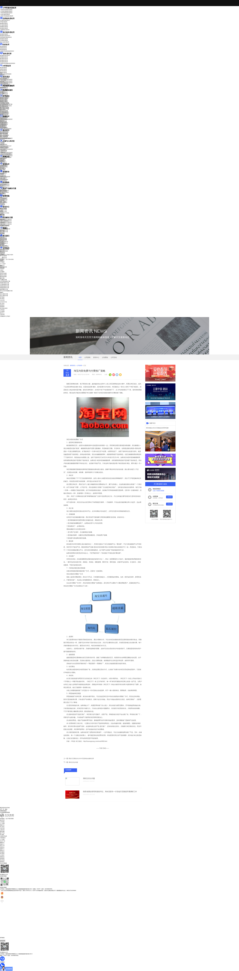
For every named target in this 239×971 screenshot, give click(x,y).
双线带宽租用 (3, 72)
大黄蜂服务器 (4, 29)
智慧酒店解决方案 (6, 219)
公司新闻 (2, 250)
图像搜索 (2, 160)
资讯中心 (2, 251)
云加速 (1, 211)
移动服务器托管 (4, 58)
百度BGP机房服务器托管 (7, 63)
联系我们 (2, 242)
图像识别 (3, 158)
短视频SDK (3, 126)
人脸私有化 (3, 152)
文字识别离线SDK (4, 112)
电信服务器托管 (5, 55)
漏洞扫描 (3, 190)
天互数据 (4, 1)
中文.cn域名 (3, 80)
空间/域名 (6, 76)
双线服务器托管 (4, 60)
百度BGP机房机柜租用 (7, 51)
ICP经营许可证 (3, 197)
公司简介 (2, 855)
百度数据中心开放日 (6, 254)
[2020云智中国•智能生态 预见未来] (160, 400)
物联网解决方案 (4, 289)
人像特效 (3, 150)
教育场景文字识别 (4, 107)
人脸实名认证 (4, 147)
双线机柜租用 (3, 49)
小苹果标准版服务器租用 (6, 11)
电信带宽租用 (3, 67)
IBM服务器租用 (4, 23)
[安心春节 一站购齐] (160, 381)
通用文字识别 (4, 98)
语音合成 (2, 167)
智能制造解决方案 (4, 286)
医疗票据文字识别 (6, 106)
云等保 (3, 175)
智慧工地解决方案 (6, 224)
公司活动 (114, 357)
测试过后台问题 (73, 762)
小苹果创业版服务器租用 (6, 9)
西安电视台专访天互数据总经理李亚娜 (157, 428)
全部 (80, 357)
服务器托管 (7, 53)
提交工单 (2, 845)
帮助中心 (2, 261)
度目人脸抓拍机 (4, 137)
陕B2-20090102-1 (27, 890)
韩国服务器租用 (4, 39)
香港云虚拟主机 (4, 83)
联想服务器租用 (4, 28)
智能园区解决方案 (4, 287)
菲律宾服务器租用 (6, 37)
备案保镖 (3, 202)
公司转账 (2, 822)
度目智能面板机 (5, 138)
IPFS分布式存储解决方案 (6, 290)
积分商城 (3, 245)
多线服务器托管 (4, 61)
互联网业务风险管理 (5, 176)
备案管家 (3, 201)
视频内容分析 (3, 118)
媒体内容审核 (3, 119)
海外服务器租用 (8, 32)
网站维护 (3, 191)
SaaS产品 (2, 204)
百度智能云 (3, 837)
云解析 (1, 210)
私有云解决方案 (4, 230)
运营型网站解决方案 (5, 281)
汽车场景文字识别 (4, 102)
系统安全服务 (4, 184)
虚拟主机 (2, 81)
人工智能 (2, 93)
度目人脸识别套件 (4, 135)
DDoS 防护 (3, 87)
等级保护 (2, 173)
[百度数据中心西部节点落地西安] (160, 418)
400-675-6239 (3, 939)
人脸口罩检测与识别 (6, 149)
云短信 (1, 213)
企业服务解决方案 (4, 284)
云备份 (1, 270)
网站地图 (2, 831)
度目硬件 (6, 130)
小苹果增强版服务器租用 (6, 12)
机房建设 (2, 92)
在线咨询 (2, 940)
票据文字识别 (3, 101)
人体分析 (3, 144)
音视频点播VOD (4, 123)
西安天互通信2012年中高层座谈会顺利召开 (81, 758)
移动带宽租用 (3, 70)
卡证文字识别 (3, 99)
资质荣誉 (2, 244)
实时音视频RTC (4, 127)
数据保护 (2, 193)
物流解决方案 (4, 225)
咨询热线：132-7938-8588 (7, 259)
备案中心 (2, 849)
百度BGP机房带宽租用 (5, 74)
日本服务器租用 (4, 40)
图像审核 (2, 161)
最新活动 (2, 3)
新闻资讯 (72, 365)
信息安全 (2, 847)
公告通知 (105, 357)
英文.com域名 (3, 78)
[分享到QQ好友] (116, 374)
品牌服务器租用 (8, 18)
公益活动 (2, 829)
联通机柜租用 (3, 48)
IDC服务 (2, 834)
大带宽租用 (6, 66)
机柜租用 (6, 44)
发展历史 (2, 856)
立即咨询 (169, 497)
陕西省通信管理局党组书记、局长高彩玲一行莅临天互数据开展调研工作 (110, 792)
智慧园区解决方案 (6, 222)
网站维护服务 (3, 276)
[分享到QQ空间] (120, 374)
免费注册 (2, 267)
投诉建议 (2, 852)
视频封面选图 (3, 121)
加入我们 (2, 240)
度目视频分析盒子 (4, 132)
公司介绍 (2, 237)
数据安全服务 (4, 186)
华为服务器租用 (4, 25)
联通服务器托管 (4, 57)
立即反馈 (169, 504)
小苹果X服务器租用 (5, 14)
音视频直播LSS (4, 124)
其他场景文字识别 (4, 113)
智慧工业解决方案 (6, 221)
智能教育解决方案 (4, 283)
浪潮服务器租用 (4, 26)
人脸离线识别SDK (5, 146)
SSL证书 (3, 180)
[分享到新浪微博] (113, 374)
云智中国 (2, 253)
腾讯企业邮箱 (3, 208)
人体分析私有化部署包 (5, 154)
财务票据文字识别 (4, 109)
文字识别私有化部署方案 (6, 104)
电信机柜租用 (3, 46)
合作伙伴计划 (3, 239)
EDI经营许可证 (3, 199)
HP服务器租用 (3, 22)
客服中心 (2, 844)
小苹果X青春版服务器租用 (6, 16)
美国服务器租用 (4, 34)
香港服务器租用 (5, 35)
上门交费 (2, 823)
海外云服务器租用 (4, 42)
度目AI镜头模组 (4, 133)
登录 (1, 265)
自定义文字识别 (4, 110)
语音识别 (3, 166)
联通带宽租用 (3, 69)
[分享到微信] (110, 374)
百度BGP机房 (3, 836)
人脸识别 (2, 143)
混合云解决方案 (4, 231)
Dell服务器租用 (5, 20)
